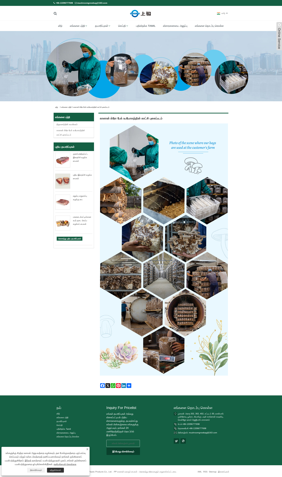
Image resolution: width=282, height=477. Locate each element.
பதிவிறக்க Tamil (146, 25)
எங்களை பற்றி (77, 25)
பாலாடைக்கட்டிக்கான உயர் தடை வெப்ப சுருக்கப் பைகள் (82, 220)
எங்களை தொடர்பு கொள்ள (209, 25)
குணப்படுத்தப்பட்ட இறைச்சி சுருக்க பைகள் (80, 157)
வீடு (60, 25)
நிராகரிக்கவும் (36, 470)
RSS (205, 472)
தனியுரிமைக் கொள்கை (65, 464)
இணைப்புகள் (223, 472)
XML (200, 472)
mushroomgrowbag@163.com (92, 3)
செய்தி (122, 25)
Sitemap (212, 472)
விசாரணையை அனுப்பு (175, 25)
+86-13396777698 (64, 3)
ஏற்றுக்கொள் (55, 470)
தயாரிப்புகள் (101, 25)
